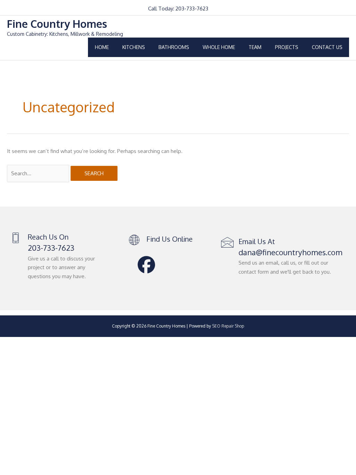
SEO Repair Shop (228, 326)
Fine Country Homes (57, 23)
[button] (146, 264)
